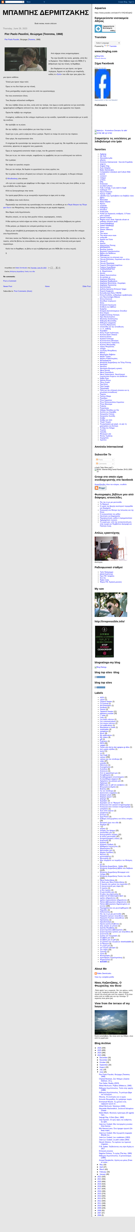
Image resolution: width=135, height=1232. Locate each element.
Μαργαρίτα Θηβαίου (107, 354)
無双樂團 (103, 962)
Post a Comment (9, 281)
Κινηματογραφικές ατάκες (110, 838)
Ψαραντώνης (105, 960)
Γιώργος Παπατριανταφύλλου (111, 265)
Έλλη (102, 303)
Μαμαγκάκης (105, 848)
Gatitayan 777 (105, 190)
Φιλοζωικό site (105, 434)
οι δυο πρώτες (105, 890)
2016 (99, 1191)
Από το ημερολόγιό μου (109, 773)
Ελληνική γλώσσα (106, 1151)
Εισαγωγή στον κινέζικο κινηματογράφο (115, 807)
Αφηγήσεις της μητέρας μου (110, 781)
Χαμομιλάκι (104, 438)
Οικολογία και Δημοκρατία (110, 516)
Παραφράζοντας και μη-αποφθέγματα (114, 908)
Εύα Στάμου (104, 313)
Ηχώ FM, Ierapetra (107, 576)
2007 (99, 1213)
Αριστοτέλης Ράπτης (107, 245)
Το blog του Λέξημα (107, 428)
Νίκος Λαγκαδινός (107, 372)
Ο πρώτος (104, 888)
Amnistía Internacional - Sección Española (116, 162)
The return (104, 233)
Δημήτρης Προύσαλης (108, 285)
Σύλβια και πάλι (106, 420)
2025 (99, 1050)
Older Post (87, 286)
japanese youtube (106, 713)
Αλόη (102, 241)
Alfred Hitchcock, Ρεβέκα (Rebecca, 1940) (115, 1086)
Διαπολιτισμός (105, 287)
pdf (101, 739)
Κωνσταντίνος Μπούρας (109, 341)
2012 (99, 1201)
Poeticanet (104, 212)
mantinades (104, 729)
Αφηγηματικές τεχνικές (108, 520)
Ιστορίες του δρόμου (107, 831)
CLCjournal (104, 704)
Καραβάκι (103, 331)
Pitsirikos (103, 210)
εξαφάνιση (104, 813)
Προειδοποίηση (105, 922)
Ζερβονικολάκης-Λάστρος (109, 315)
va (101, 753)
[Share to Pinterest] (59, 267)
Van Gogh (103, 755)
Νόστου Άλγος (105, 380)
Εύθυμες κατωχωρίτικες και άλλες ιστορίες (116, 819)
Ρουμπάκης (104, 408)
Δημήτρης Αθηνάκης (107, 279)
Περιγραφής (104, 388)
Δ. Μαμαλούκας (106, 271)
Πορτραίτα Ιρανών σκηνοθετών (112, 916)
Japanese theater (106, 711)
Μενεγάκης (104, 858)
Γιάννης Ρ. (104, 261)
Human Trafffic (105, 194)
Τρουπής (103, 952)
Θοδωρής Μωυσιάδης (108, 321)
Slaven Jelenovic (106, 229)
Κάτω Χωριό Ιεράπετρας (109, 333)
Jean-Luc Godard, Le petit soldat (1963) (114, 1140)
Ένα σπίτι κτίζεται (107, 811)
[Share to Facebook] (57, 267)
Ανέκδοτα (103, 769)
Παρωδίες (103, 910)
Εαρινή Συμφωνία (107, 291)
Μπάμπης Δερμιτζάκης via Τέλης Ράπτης (115, 362)
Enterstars (104, 184)
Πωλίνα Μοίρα (105, 396)
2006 (99, 1215)
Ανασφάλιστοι (105, 767)
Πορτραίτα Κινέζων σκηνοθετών (112, 918)
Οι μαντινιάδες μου (107, 892)
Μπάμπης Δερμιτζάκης (46, 12)
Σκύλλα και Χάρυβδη (108, 412)
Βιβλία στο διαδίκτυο (108, 253)
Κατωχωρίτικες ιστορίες (109, 834)
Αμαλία (102, 243)
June (102, 1072)
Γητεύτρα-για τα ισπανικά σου (111, 257)
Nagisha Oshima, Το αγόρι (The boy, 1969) (115, 1153)
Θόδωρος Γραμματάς (108, 323)
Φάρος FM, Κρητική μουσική (111, 582)
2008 (99, 1210)
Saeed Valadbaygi (107, 226)
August (102, 1067)
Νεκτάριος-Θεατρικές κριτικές (111, 368)
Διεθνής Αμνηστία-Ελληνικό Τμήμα (113, 289)
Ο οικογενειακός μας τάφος (110, 886)
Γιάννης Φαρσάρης (107, 263)
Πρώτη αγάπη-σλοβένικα (109, 924)
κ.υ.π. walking (105, 329)
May (101, 1165)
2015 (99, 1194)
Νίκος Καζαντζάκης (107, 880)
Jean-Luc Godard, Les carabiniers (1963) (114, 1137)
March (102, 1169)
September (104, 1065)
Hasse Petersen (106, 192)
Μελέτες (103, 854)
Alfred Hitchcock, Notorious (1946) (112, 1106)
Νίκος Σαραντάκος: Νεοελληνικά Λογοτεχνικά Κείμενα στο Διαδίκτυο (113, 375)
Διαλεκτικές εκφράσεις (108, 793)
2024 (99, 1053)
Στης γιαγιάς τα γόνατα (109, 926)
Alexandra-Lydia (106, 158)
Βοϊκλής (103, 789)
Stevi (102, 231)
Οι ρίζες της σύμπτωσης (109, 894)
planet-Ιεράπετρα (106, 574)
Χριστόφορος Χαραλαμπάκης (111, 958)
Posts (100, 460)
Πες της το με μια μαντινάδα (110, 914)
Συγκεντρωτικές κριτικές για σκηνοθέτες (115, 932)
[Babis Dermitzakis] (102, 98)
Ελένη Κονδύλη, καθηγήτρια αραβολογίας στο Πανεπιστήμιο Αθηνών (116, 296)
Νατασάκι (103, 364)
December (104, 1058)
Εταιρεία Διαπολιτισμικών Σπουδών (113, 311)
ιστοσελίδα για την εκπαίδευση (112, 327)
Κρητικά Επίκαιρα (107, 339)
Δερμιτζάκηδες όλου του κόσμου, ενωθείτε (111, 484)
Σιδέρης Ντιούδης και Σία (109, 410)
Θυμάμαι (103, 825)
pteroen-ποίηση (106, 218)
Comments (102, 464)
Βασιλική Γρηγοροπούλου (110, 251)
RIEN (102, 743)
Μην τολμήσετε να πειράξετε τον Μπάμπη (116, 860)
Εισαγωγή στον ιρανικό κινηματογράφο (115, 805)
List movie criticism (107, 723)
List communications (108, 721)
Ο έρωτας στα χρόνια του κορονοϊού (114, 884)
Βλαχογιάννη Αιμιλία (108, 787)
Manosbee (104, 200)
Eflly (101, 182)
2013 (99, 1198)
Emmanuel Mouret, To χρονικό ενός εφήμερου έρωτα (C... (112, 1103)
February (103, 1172)
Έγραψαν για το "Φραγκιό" (110, 803)
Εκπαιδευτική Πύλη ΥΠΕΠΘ (110, 293)
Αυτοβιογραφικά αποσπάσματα (112, 777)
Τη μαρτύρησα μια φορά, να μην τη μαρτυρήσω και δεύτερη (113, 425)
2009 (99, 1208)
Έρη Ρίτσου (104, 817)
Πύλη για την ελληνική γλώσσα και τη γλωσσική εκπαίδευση (114, 391)
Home (47, 286)
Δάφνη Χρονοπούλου (108, 275)
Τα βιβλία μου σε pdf (108, 940)
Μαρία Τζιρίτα (105, 356)
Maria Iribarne (105, 202)
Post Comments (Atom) (23, 291)
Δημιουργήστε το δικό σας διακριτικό (106, 100)
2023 (99, 1055)
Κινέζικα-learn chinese (108, 335)
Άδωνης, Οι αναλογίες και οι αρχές (112, 1097)
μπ (101, 864)
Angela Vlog (104, 166)
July (101, 1070)
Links (102, 717)
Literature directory (100, 58)
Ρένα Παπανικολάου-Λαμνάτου (112, 402)
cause (102, 700)
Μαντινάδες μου (106, 850)
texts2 (102, 751)
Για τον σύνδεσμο (106, 791)
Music (102, 733)
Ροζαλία (103, 406)
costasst (103, 176)
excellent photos (106, 186)
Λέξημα (103, 349)
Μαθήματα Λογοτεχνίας (109, 846)
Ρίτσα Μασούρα (106, 404)
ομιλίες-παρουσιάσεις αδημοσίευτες (113, 900)
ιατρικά (102, 829)
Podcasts (103, 741)
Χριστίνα (103, 440)
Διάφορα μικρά (105, 795)
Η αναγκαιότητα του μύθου (110, 514)
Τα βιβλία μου (105, 938)
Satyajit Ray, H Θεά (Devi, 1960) (111, 1117)
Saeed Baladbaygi (107, 224)
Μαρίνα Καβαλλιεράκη (108, 358)
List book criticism (107, 719)
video (102, 761)
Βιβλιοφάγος (104, 255)
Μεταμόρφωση (105, 360)
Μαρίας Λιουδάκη (106, 852)
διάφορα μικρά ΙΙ (106, 797)
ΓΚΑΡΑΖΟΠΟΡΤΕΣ (107, 269)
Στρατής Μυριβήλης (107, 928)
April (101, 1167)
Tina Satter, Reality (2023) (109, 1083)
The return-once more (108, 235)
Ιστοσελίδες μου (106, 833)
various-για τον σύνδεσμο (109, 759)
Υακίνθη (103, 432)
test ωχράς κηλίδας (107, 749)
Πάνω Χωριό (105, 382)
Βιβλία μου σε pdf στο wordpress (112, 785)
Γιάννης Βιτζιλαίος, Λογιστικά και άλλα (115, 259)
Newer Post (7, 286)
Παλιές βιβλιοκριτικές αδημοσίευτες (113, 902)
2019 (99, 1184)
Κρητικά (103, 842)
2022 (99, 1177)
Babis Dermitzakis (100, 68)
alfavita (102, 160)
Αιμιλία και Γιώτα (106, 239)
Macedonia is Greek (107, 727)
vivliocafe (103, 237)
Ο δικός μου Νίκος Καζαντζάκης (112, 882)
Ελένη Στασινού (106, 299)
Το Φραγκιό (104, 504)
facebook (103, 707)
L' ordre (102, 715)
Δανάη (102, 273)
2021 (99, 1179)
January (103, 1174)
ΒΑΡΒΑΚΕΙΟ (105, 247)
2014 (99, 1196)
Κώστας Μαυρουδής (107, 345)
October (103, 1062)
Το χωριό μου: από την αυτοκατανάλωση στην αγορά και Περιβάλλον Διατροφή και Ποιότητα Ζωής (116, 524)
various (102, 757)
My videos (104, 737)
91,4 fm (103, 578)
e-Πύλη (102, 180)
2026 (99, 1048)
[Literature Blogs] (99, 56)
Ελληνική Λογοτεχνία (108, 305)
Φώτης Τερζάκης (106, 436)
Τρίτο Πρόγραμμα (106, 572)
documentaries (105, 705)
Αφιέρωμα (104, 783)
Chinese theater (106, 702)
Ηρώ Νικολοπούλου (107, 317)
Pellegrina (103, 208)
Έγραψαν (103, 801)
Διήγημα (103, 799)
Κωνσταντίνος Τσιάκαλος (109, 343)
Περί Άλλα (104, 384)
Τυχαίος (103, 430)
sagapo (102, 745)
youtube (103, 763)
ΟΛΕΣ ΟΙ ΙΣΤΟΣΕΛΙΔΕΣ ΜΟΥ (111, 896)
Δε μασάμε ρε (105, 277)
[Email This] (49, 267)
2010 (99, 1206)
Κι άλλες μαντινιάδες (108, 836)
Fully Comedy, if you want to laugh (113, 188)
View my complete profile (104, 977)
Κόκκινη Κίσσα (105, 337)
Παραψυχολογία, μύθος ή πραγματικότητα (116, 518)
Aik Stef (103, 156)
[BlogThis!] (51, 267)
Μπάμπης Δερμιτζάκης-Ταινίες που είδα (22, 271)
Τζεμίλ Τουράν (105, 422)
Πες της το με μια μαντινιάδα (111, 502)
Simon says (104, 227)
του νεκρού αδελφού (107, 948)
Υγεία (102, 954)
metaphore (104, 731)
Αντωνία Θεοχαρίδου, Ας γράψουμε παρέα (115, 1099)
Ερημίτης (103, 309)
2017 (99, 1189)
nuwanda (103, 206)
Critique (103, 178)
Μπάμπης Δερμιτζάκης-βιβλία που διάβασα (116, 868)
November (104, 1060)
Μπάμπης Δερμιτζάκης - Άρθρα (112, 866)
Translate (113, 46)
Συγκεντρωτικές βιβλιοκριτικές (111, 930)
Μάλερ (102, 353)
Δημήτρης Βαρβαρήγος (108, 281)
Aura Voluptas (105, 168)
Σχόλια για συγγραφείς (108, 936)
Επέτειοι (103, 815)
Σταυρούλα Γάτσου (107, 414)
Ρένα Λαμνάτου (106, 400)
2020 (99, 1182)
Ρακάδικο (103, 398)
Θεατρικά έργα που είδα (109, 823)
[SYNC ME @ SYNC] (103, 133)
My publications (106, 735)
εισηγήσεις (104, 809)
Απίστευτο (104, 771)
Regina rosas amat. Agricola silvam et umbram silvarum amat (114, 221)
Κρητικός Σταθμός (106, 844)
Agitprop (103, 154)
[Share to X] (54, 267)
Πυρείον (103, 394)
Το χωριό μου (105, 946)
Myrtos (102, 204)
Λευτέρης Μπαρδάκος (108, 351)
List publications (106, 725)
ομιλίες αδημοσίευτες (108, 898)
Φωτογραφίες (105, 956)
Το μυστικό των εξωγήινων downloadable (115, 942)
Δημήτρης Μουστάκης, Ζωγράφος (113, 283)
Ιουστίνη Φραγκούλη (108, 325)
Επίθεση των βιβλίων (108, 307)
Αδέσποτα (104, 765)
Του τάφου (104, 950)
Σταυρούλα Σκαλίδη (107, 416)
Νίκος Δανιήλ (105, 370)
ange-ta (103, 164)
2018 (99, 1186)
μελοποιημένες (105, 856)
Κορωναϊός (104, 840)
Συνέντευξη (104, 934)
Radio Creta (104, 580)
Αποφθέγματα (105, 775)
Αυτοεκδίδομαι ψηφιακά (109, 779)
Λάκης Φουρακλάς (107, 347)
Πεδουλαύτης (105, 912)
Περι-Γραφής (104, 386)
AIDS (102, 698)
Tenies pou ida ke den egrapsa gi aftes (114, 747)
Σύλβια (102, 418)
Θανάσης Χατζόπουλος (109, 319)
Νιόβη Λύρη (104, 378)
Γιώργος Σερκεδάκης (108, 267)
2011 (99, 1203)
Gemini (102, 709)
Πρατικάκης (104, 920)
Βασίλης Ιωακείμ (106, 249)
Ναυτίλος (103, 366)
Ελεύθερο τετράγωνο (108, 301)
